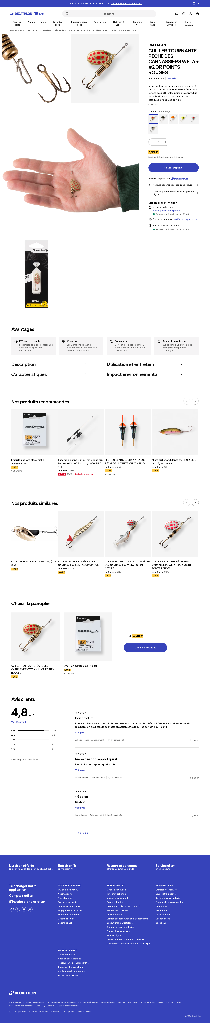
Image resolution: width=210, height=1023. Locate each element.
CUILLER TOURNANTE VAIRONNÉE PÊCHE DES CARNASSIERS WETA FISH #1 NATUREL (127, 565)
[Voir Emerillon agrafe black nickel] (88, 636)
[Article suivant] (195, 401)
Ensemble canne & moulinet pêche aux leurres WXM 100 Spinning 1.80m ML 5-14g (80, 463)
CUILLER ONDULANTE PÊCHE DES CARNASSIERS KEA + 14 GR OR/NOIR (78, 563)
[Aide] (183, 13)
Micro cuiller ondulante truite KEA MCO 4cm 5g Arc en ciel (174, 462)
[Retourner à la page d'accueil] (27, 13)
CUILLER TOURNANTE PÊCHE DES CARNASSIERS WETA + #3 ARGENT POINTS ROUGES (171, 565)
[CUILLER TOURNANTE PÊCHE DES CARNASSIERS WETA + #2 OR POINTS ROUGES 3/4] (70, 171)
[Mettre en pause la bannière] (194, 3)
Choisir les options (145, 647)
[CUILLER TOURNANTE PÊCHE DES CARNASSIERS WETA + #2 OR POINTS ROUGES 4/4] (36, 274)
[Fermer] (198, 3)
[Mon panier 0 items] (197, 13)
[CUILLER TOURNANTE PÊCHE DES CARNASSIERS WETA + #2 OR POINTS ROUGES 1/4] (105, 68)
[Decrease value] (151, 142)
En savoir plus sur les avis (23, 759)
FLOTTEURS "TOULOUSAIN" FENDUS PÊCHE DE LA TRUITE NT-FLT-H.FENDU (125, 462)
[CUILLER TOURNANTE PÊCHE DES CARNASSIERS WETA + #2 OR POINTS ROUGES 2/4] (36, 68)
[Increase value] (165, 142)
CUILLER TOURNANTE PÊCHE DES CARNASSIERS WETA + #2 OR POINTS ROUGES (32, 669)
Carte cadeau (189, 23)
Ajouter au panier (174, 167)
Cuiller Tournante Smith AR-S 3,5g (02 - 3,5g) (33, 563)
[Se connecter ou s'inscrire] (190, 13)
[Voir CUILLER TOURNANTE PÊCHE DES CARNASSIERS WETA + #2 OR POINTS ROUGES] (35, 636)
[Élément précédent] (186, 401)
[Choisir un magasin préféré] (176, 13)
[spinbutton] (158, 142)
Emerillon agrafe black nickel (28, 460)
